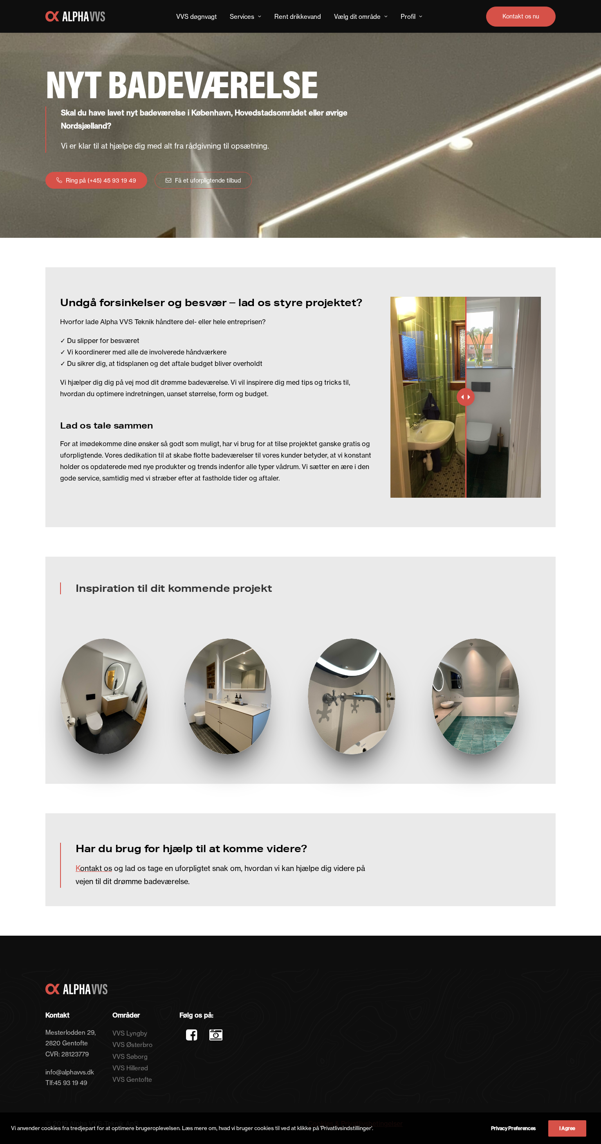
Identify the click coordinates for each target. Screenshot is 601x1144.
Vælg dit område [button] (357, 16)
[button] (191, 1038)
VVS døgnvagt (196, 16)
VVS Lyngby (129, 1033)
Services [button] (242, 16)
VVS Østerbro (132, 1045)
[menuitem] (196, 16)
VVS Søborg (130, 1057)
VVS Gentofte (132, 1079)
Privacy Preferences (513, 1128)
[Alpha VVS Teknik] (75, 16)
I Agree (567, 1128)
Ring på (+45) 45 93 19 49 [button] (101, 180)
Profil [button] (408, 16)
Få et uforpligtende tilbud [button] (208, 180)
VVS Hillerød (130, 1068)
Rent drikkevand (297, 16)
